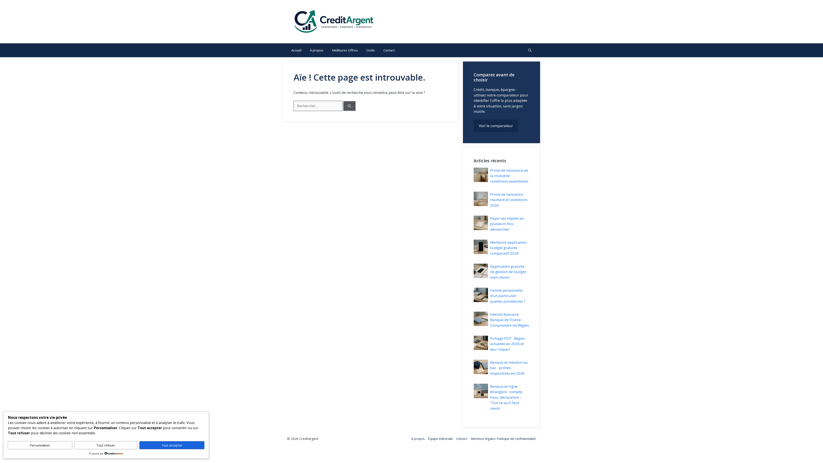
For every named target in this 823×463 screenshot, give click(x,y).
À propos (316, 50)
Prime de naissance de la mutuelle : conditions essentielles (509, 176)
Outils (370, 50)
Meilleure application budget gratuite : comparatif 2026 (508, 248)
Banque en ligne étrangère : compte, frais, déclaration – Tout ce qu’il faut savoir (506, 397)
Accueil (296, 50)
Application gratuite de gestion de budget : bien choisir (509, 272)
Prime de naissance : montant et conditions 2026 (508, 200)
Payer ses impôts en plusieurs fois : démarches (507, 224)
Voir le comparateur (496, 125)
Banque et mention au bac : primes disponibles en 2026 (509, 368)
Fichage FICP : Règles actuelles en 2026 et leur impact (507, 344)
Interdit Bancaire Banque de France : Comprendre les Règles (509, 320)
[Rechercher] (349, 106)
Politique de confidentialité (516, 438)
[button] (530, 50)
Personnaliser (40, 445)
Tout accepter (171, 445)
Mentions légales (483, 438)
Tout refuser (105, 445)
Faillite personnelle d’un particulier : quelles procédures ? (507, 296)
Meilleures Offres (345, 50)
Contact (389, 50)
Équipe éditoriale (440, 438)
